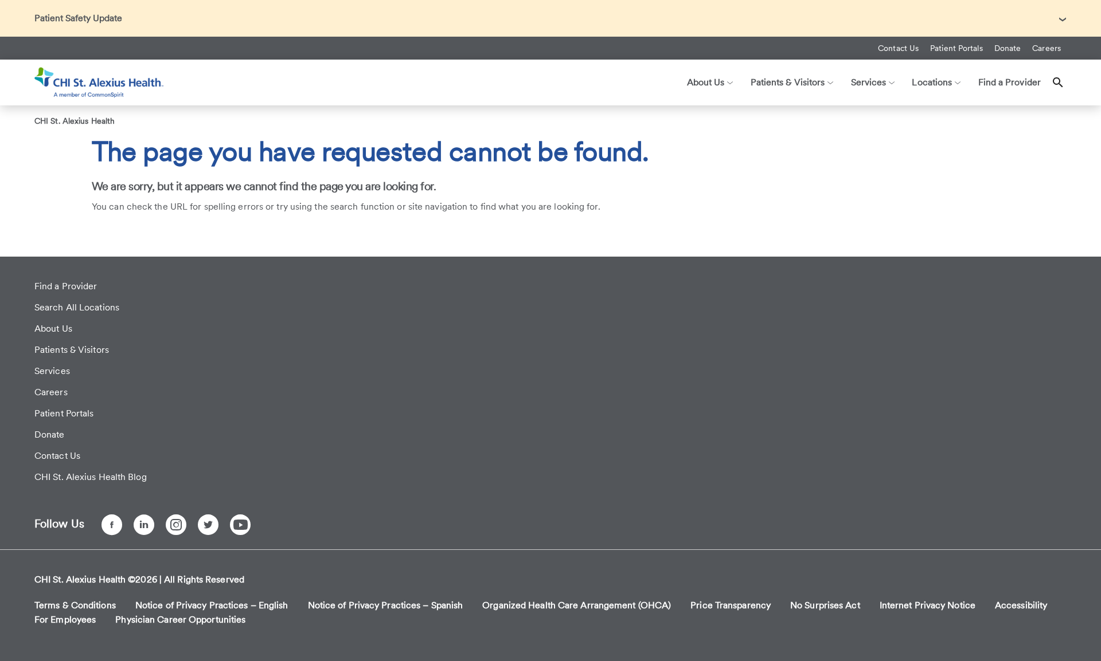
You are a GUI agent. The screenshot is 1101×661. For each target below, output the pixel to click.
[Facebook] (111, 524)
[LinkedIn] (144, 524)
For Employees (65, 619)
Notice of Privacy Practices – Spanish (385, 605)
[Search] (1058, 82)
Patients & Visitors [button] (788, 82)
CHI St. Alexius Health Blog (90, 476)
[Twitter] (208, 524)
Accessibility (1021, 605)
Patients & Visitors (71, 349)
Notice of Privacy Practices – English (211, 605)
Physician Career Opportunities (180, 619)
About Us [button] (706, 82)
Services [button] (869, 82)
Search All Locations (76, 307)
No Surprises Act (825, 605)
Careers (1046, 48)
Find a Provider (1009, 82)
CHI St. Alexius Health (74, 120)
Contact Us (898, 48)
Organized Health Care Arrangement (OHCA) (576, 605)
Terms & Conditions (75, 605)
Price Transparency (730, 605)
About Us (53, 328)
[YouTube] (240, 524)
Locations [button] (932, 82)
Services (52, 370)
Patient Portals (956, 48)
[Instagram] (176, 524)
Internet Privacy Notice (927, 605)
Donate (1007, 48)
